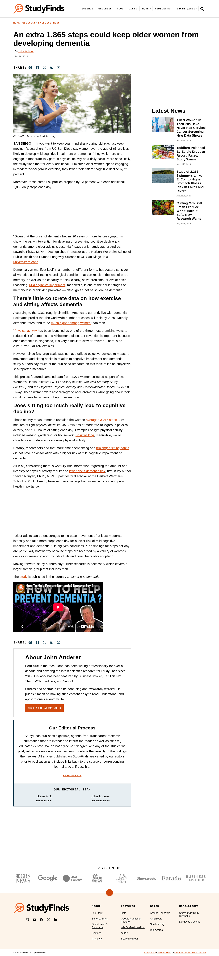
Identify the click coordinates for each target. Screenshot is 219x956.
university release (25, 262)
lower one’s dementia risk (87, 471)
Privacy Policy (150, 952)
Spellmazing (157, 924)
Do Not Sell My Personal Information (190, 952)
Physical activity (25, 330)
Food (120, 8)
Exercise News (49, 22)
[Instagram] (27, 919)
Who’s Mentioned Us (133, 927)
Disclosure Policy (165, 952)
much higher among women (71, 323)
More (145, 8)
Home (16, 22)
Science (87, 8)
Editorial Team (100, 918)
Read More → (72, 775)
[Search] (202, 8)
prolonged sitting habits (112, 448)
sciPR (124, 933)
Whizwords (156, 930)
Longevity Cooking (189, 921)
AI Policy (97, 938)
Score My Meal (129, 938)
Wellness (105, 8)
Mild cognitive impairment (47, 285)
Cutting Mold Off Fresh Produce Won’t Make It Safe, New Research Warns (189, 210)
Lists (133, 8)
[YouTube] (34, 919)
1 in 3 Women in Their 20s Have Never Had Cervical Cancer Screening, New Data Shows (191, 127)
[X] (48, 919)
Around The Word (160, 913)
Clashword (156, 918)
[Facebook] (41, 919)
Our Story (97, 913)
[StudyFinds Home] (39, 9)
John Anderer (26, 51)
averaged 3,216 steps (101, 420)
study (23, 576)
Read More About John (44, 708)
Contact (96, 933)
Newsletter (163, 8)
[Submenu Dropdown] (150, 9)
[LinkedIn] (55, 919)
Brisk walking (85, 435)
